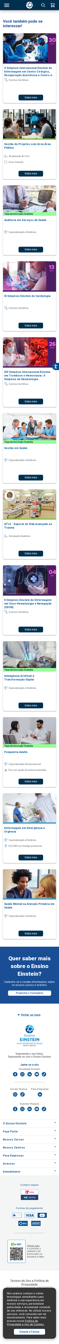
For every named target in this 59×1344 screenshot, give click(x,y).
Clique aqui (33, 1245)
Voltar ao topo (30, 1014)
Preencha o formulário (29, 993)
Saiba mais (31, 97)
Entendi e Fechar (29, 1331)
